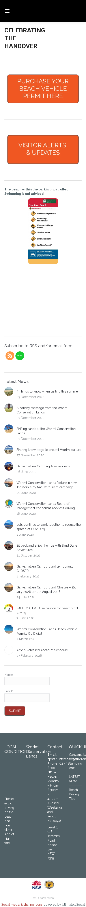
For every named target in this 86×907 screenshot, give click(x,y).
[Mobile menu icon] (7, 11)
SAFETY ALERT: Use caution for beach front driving (47, 610)
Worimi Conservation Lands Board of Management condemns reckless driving (46, 506)
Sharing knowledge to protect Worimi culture (49, 450)
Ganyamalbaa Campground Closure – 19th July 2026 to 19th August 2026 (47, 590)
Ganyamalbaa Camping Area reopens (43, 466)
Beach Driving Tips (74, 794)
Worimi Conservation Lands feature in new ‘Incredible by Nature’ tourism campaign (47, 485)
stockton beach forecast (30, 328)
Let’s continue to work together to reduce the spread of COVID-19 (49, 527)
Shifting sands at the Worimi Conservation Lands (46, 431)
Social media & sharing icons (22, 904)
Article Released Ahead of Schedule (42, 650)
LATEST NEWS (74, 779)
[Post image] (8, 391)
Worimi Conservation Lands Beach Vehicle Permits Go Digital (47, 631)
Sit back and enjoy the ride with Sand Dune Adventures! (47, 548)
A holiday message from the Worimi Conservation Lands (42, 410)
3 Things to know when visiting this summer (48, 391)
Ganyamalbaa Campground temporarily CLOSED (45, 569)
